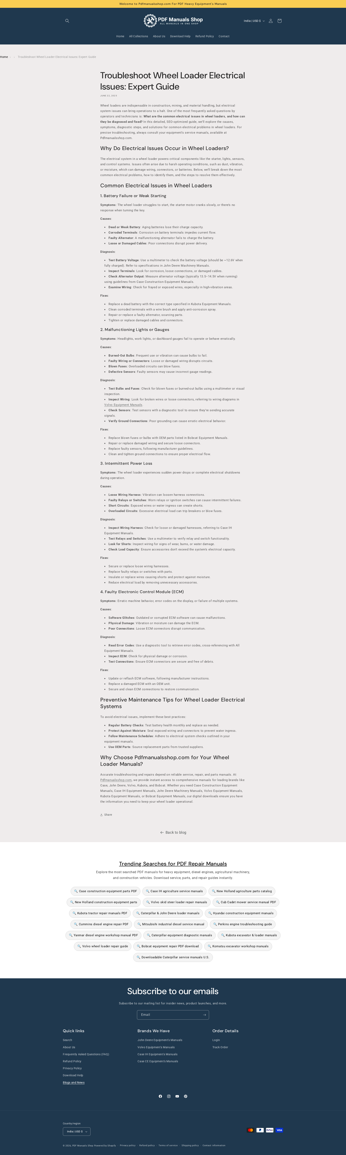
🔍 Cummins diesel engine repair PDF (101, 924)
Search (67, 1040)
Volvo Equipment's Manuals (156, 1047)
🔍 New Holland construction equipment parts (103, 902)
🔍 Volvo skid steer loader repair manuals (176, 902)
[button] (67, 20)
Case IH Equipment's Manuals (157, 1054)
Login (216, 1040)
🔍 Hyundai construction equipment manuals (241, 913)
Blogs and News (73, 1082)
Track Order (220, 1047)
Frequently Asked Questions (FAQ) (86, 1054)
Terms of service (168, 1145)
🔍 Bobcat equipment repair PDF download (168, 946)
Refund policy (147, 1145)
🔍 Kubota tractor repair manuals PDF (99, 913)
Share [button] (108, 814)
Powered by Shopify (105, 1145)
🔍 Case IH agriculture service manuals (174, 891)
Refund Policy (72, 1061)
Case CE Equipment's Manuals (158, 1061)
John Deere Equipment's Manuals (160, 1040)
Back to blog (176, 832)
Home (4, 56)
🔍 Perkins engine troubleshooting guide (242, 924)
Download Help (73, 1075)
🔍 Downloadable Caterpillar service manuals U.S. (173, 957)
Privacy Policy (72, 1068)
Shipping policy (190, 1145)
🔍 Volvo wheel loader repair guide (102, 946)
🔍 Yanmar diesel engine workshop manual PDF (103, 935)
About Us (69, 1047)
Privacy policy (128, 1145)
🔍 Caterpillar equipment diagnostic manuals (179, 935)
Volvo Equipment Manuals (123, 405)
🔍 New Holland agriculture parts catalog (242, 891)
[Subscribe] (204, 1015)
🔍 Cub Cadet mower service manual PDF (246, 902)
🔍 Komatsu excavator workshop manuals (238, 946)
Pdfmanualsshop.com (116, 780)
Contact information (214, 1145)
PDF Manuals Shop (82, 1145)
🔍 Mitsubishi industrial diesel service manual (170, 924)
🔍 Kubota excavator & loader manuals (249, 935)
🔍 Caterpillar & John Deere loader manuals (168, 913)
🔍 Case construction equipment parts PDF (105, 891)
